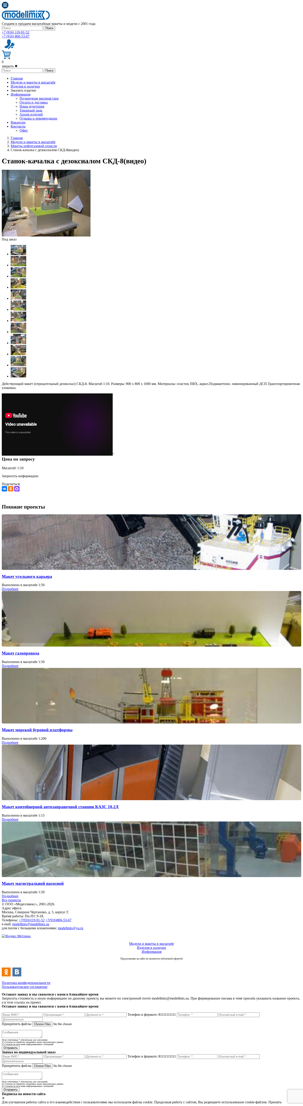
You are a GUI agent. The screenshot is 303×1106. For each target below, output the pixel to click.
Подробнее (10, 589)
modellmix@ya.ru (70, 928)
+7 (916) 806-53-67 (16, 36)
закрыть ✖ (10, 66)
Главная (17, 78)
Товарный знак (31, 110)
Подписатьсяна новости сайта (151, 963)
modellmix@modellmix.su (30, 924)
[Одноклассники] (10, 488)
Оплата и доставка (34, 102)
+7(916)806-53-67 (58, 920)
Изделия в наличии (25, 86)
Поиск (49, 28)
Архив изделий (31, 114)
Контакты (18, 126)
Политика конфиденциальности (26, 983)
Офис (24, 130)
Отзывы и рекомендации (38, 118)
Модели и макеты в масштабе (33, 82)
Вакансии (18, 122)
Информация (20, 94)
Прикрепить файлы (16, 1024)
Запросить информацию (20, 476)
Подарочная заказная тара (39, 98)
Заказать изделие (23, 90)
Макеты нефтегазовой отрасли (34, 146)
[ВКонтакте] (4, 488)
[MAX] (17, 488)
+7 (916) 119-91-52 (15, 32)
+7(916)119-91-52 (32, 920)
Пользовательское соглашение (24, 987)
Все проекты (11, 900)
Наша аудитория (32, 106)
